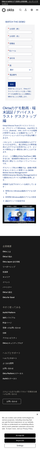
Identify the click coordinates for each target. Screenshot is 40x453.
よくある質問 (8, 363)
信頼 (4, 333)
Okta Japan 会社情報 (11, 262)
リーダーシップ (9, 267)
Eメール (12, 51)
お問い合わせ (12, 401)
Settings (20, 446)
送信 (12, 84)
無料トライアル (9, 318)
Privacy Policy (28, 429)
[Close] (37, 414)
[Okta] (8, 10)
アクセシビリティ (10, 338)
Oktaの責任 (7, 292)
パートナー (7, 287)
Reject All (20, 440)
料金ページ (7, 323)
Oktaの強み (7, 257)
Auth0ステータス (10, 379)
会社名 (11, 58)
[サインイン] (25, 9)
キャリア (6, 277)
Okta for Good (9, 297)
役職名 (11, 43)
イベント (6, 282)
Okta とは (7, 251)
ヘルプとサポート (10, 358)
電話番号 (12, 75)
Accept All (20, 435)
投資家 (5, 272)
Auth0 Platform (9, 312)
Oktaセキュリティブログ (13, 343)
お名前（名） (14, 36)
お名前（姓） (14, 29)
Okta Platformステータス (13, 373)
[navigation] (37, 10)
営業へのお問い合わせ (12, 328)
